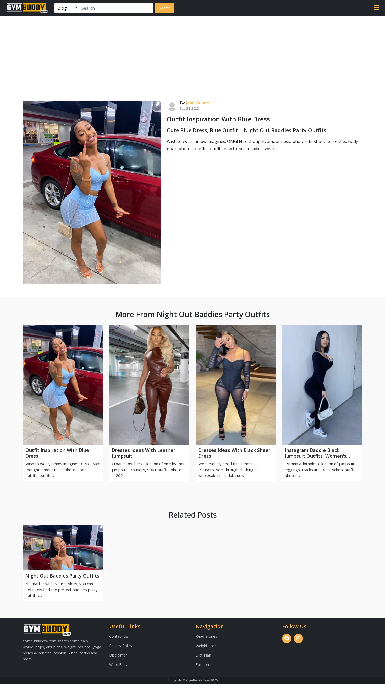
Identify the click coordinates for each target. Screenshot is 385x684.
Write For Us (119, 664)
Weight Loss (206, 645)
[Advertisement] (192, 55)
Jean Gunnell (198, 103)
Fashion (202, 664)
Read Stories (206, 636)
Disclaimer (118, 655)
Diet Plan (203, 655)
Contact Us (118, 636)
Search (164, 7)
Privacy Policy (120, 645)
